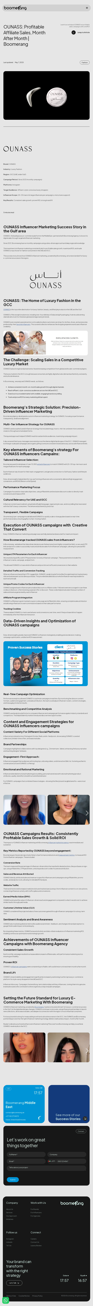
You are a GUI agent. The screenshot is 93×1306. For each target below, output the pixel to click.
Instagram (10, 1239)
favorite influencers (23, 324)
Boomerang (39, 1007)
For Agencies (35, 1216)
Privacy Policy (37, 1296)
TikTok (8, 1245)
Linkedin (9, 1242)
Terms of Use (11, 1296)
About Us (9, 1209)
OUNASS (6, 309)
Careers (34, 1239)
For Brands (35, 1209)
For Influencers (36, 1212)
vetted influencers (43, 464)
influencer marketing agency (58, 842)
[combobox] (52, 1161)
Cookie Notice (24, 1296)
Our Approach (11, 1216)
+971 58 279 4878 (12, 1116)
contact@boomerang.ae (15, 1112)
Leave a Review (36, 1245)
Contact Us (35, 1242)
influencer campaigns (19, 967)
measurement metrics (67, 855)
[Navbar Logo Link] (15, 8)
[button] (87, 8)
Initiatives (9, 1219)
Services (9, 1212)
